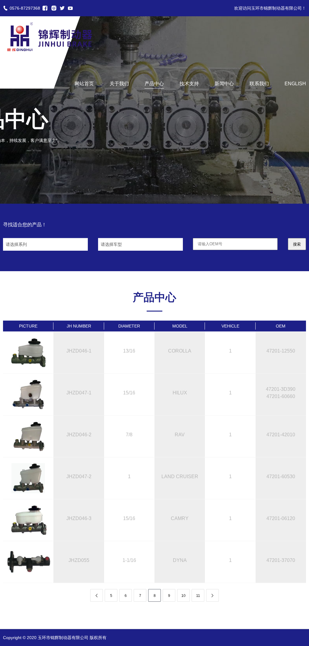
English (295, 83)
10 (183, 596)
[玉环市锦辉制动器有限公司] (49, 36)
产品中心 (154, 83)
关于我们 (119, 83)
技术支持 (189, 83)
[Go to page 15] (212, 595)
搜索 (297, 244)
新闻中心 (224, 83)
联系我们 (259, 83)
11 (198, 596)
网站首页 (84, 83)
